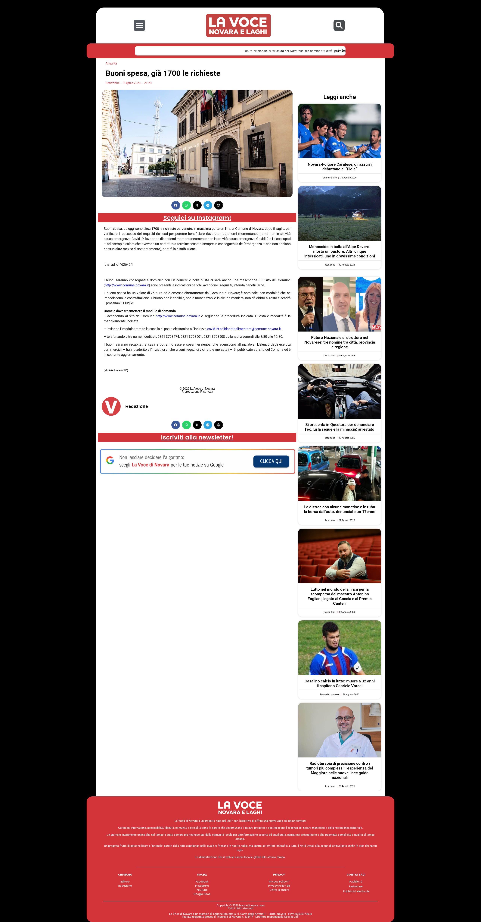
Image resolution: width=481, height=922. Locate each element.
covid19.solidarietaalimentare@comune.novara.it (244, 329)
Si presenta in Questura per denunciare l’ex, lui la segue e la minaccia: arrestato (339, 427)
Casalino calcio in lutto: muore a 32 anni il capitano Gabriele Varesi (340, 683)
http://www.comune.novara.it (127, 285)
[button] (139, 25)
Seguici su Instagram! (197, 217)
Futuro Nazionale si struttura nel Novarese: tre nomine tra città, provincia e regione (199, 51)
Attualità (111, 63)
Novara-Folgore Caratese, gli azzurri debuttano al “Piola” (340, 166)
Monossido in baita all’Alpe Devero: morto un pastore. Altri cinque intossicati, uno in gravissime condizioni (339, 251)
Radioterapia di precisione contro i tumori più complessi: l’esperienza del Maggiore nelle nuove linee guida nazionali (339, 770)
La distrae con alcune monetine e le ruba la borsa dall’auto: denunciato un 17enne (339, 509)
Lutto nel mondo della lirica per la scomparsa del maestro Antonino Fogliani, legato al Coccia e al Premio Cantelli (340, 596)
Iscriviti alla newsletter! (197, 437)
